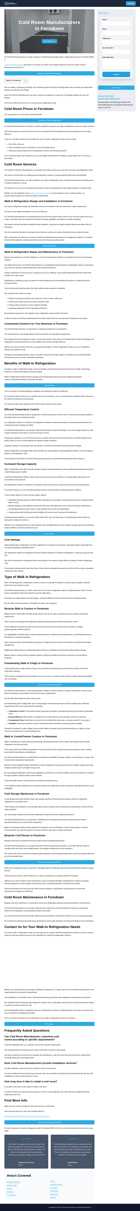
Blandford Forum (56, 1184)
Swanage (53, 1188)
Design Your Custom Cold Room (49, 862)
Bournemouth (31, 1116)
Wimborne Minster (11, 1116)
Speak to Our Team (49, 246)
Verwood (46, 1116)
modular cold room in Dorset (40, 193)
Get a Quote (48, 41)
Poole (52, 1181)
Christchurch (11, 1195)
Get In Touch (116, 88)
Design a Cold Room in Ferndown (49, 73)
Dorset (39, 1116)
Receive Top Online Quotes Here (49, 1122)
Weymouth (54, 1194)
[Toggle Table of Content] (24, 80)
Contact (131, 3)
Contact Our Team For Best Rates (49, 120)
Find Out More (49, 385)
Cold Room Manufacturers (13, 65)
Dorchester (54, 1191)
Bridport (53, 1197)
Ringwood (22, 1116)
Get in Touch (49, 534)
